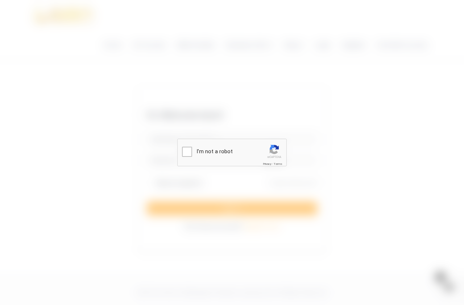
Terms (278, 164)
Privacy (267, 164)
